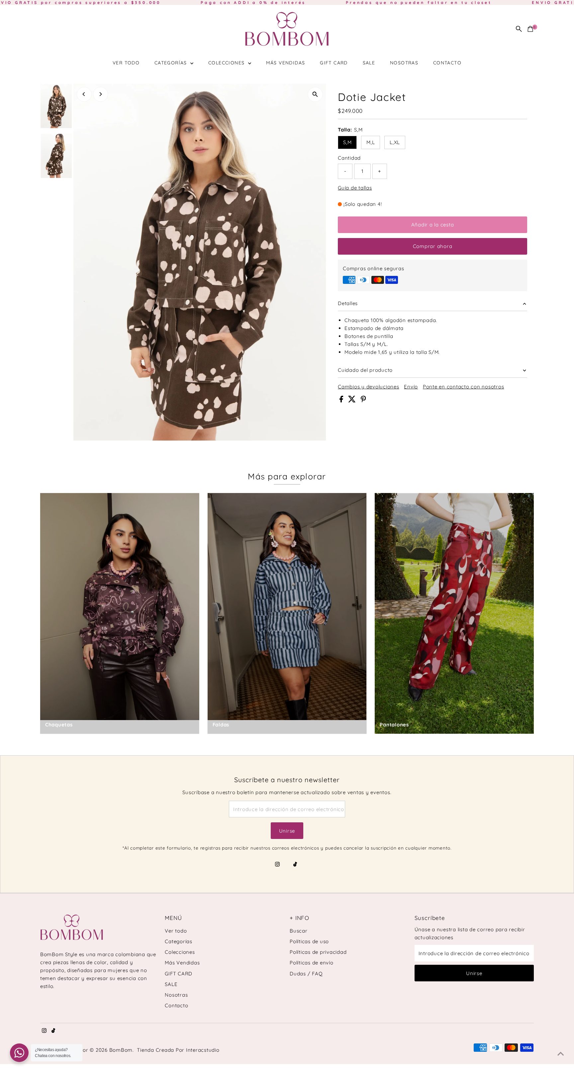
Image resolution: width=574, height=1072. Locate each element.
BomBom (121, 1050)
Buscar (299, 931)
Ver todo (126, 63)
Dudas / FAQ (306, 973)
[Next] (100, 94)
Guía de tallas (355, 187)
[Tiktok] (295, 865)
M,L (370, 142)
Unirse (287, 831)
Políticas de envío (312, 962)
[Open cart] (530, 29)
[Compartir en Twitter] (352, 400)
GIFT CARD (334, 63)
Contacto (447, 63)
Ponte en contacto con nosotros (463, 386)
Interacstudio (203, 1050)
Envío (411, 386)
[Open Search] (519, 29)
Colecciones (227, 63)
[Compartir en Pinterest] (363, 400)
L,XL (395, 142)
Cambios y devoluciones (368, 386)
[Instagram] (277, 865)
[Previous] (84, 94)
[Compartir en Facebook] (342, 400)
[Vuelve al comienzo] (560, 1053)
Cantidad (349, 158)
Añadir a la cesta (432, 224)
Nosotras (404, 63)
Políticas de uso (309, 941)
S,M (347, 142)
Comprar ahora (432, 246)
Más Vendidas (285, 63)
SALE (369, 63)
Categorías (171, 63)
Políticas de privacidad (318, 952)
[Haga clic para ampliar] (315, 94)
